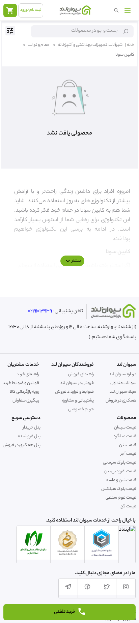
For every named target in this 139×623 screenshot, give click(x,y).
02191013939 (40, 311)
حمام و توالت (36, 45)
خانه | (129, 45)
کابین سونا (124, 54)
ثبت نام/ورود (30, 10)
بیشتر (76, 261)
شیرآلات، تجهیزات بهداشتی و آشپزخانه (87, 45)
